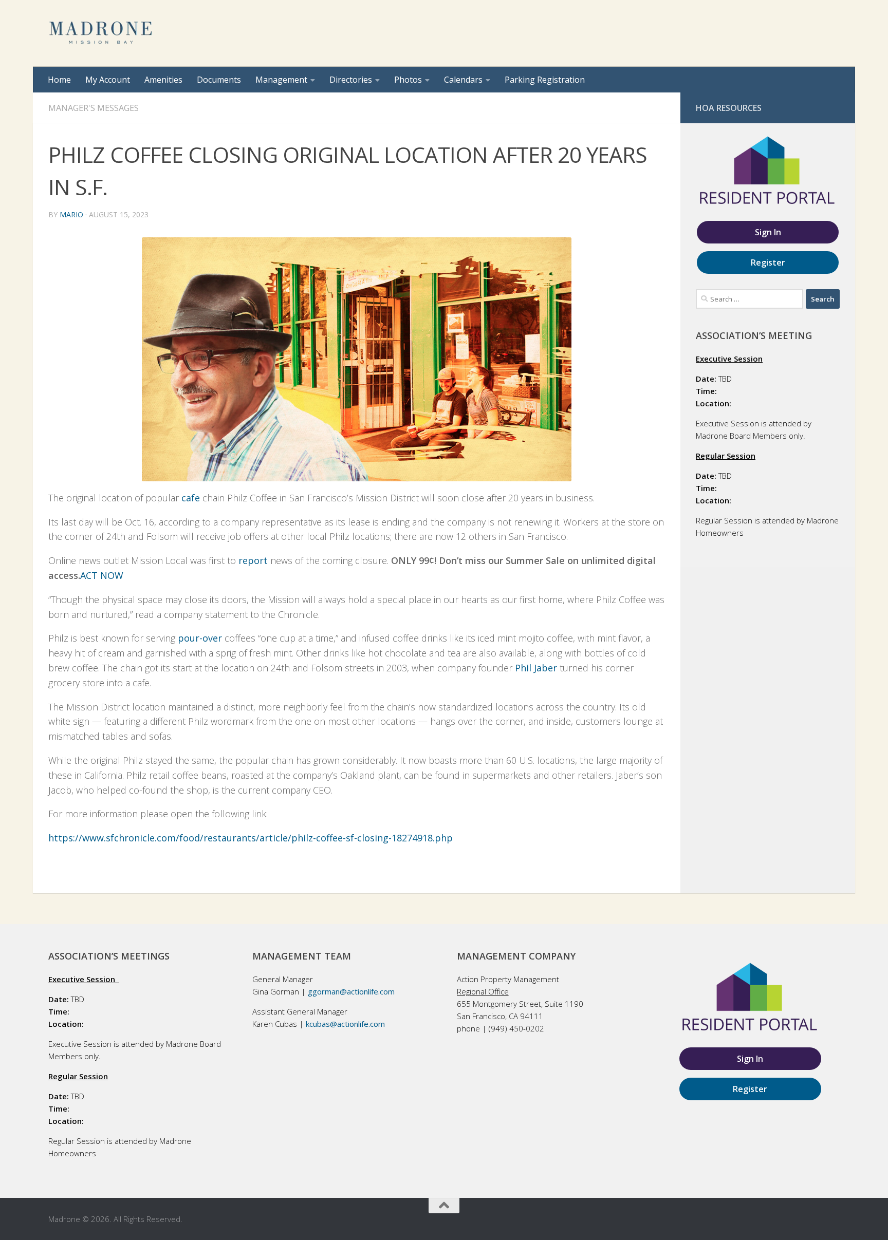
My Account (107, 79)
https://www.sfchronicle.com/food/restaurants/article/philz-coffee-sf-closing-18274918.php (250, 838)
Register (768, 262)
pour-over (200, 638)
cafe (190, 498)
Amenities (163, 79)
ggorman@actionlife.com (351, 991)
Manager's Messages (93, 108)
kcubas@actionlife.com (345, 1024)
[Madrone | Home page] (101, 33)
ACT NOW (101, 575)
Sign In (768, 232)
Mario (71, 214)
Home (59, 79)
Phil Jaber (536, 668)
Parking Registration (545, 79)
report (253, 560)
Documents (219, 79)
